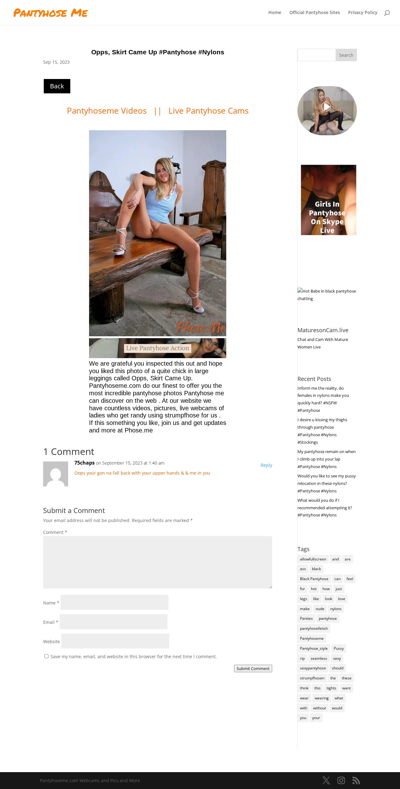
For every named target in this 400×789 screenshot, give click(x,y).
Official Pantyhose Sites (314, 12)
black (316, 568)
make (305, 608)
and (335, 559)
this (317, 688)
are (348, 559)
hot (314, 588)
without (319, 708)
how (326, 588)
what (339, 698)
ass (303, 568)
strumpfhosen (312, 678)
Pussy (339, 648)
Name (51, 603)
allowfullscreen (313, 559)
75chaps (84, 462)
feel (350, 578)
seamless (319, 658)
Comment (55, 532)
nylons (336, 608)
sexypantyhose (313, 668)
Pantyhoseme (312, 638)
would (337, 708)
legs (303, 598)
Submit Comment (253, 668)
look (328, 598)
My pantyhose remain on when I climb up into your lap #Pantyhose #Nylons (327, 459)
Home (274, 12)
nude (320, 608)
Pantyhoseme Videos (108, 110)
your (316, 717)
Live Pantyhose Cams (208, 110)
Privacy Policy (363, 12)
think (304, 688)
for (302, 588)
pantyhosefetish (314, 628)
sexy (337, 658)
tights (331, 688)
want (346, 688)
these (347, 678)
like (316, 598)
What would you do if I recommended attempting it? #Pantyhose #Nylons (325, 507)
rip (302, 658)
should (337, 668)
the (333, 678)
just (339, 588)
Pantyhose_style (314, 648)
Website (51, 641)
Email (50, 622)
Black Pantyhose (314, 578)
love (341, 598)
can (337, 578)
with (303, 708)
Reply (266, 465)
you (303, 717)
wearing (322, 698)
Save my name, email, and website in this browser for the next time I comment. (134, 656)
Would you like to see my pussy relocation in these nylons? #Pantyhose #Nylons (327, 483)
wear (304, 698)
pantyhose (328, 618)
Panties (306, 618)
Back (57, 86)
